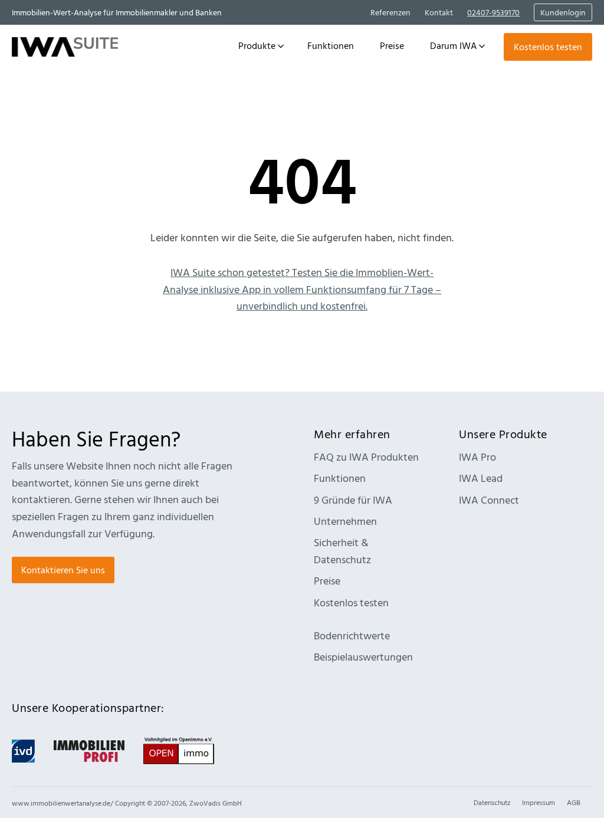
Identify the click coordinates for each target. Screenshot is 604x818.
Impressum (538, 802)
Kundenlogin (563, 12)
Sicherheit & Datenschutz (342, 550)
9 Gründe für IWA (353, 500)
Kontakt (439, 12)
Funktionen (340, 478)
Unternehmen (345, 521)
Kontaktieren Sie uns (63, 570)
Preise (327, 581)
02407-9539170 (493, 12)
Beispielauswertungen (363, 657)
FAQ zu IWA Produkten (366, 457)
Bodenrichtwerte (352, 635)
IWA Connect (489, 500)
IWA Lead (481, 478)
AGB (573, 802)
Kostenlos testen (548, 47)
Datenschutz (492, 802)
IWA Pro (477, 457)
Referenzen (390, 12)
